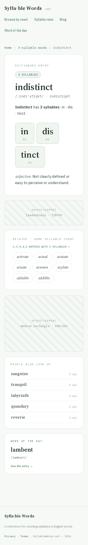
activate (23, 256)
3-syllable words (32, 47)
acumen (42, 267)
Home (8, 47)
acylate (63, 267)
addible (44, 278)
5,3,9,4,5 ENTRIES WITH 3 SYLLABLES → (41, 246)
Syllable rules (43, 20)
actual (43, 256)
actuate (62, 256)
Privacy (10, 536)
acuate (22, 267)
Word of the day (16, 31)
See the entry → (22, 466)
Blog (63, 20)
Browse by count (16, 20)
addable (23, 278)
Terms (24, 536)
